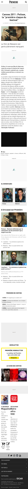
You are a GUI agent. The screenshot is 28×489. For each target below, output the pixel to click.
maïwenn (7, 153)
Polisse (3, 82)
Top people (4, 467)
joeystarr (12, 153)
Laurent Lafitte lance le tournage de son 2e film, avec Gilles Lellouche (13, 308)
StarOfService (20, 482)
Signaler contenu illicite (14, 487)
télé (25, 153)
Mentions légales (4, 487)
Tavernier (14, 92)
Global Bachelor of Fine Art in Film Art (9, 482)
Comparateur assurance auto (7, 481)
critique (3, 155)
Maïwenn (18, 79)
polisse (2, 153)
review (6, 155)
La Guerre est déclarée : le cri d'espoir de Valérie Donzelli (13, 301)
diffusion (21, 153)
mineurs (16, 153)
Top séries (4, 464)
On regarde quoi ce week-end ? (12, 297)
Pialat (3, 92)
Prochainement (5, 460)
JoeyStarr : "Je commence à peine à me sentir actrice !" (13, 268)
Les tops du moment (6, 471)
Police (21, 90)
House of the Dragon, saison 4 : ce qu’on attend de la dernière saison (14, 305)
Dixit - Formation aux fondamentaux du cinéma (11, 484)
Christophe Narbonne (20, 23)
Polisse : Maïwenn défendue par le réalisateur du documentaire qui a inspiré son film (12, 230)
